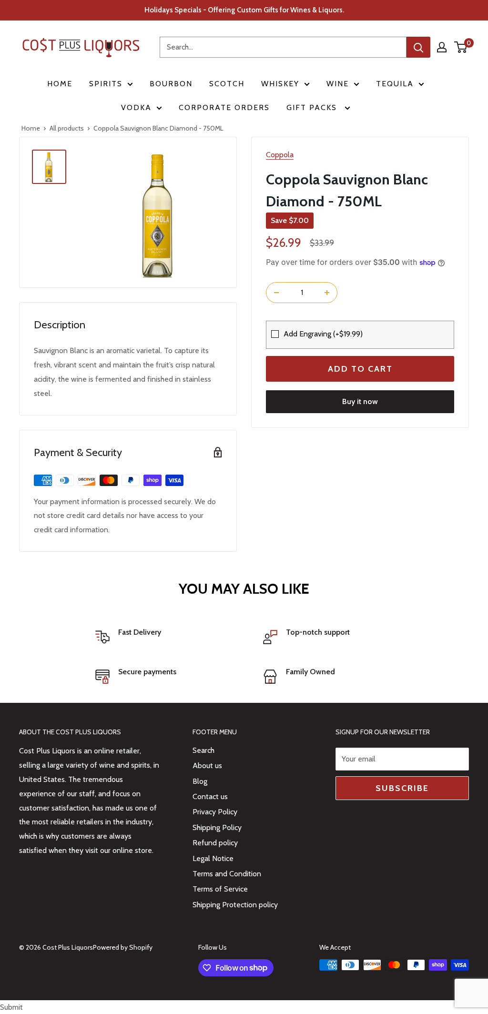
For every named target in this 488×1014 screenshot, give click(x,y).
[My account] (442, 47)
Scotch (226, 83)
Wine (337, 83)
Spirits (105, 83)
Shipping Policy (217, 827)
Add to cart (360, 369)
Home (59, 83)
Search (203, 750)
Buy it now (360, 401)
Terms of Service (220, 888)
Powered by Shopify (122, 947)
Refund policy (215, 842)
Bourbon (171, 83)
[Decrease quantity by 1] (276, 293)
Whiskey (280, 83)
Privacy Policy (215, 811)
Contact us (210, 796)
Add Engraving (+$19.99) (323, 333)
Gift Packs (313, 107)
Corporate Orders (224, 107)
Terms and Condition (227, 873)
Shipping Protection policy (235, 904)
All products (67, 128)
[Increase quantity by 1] (327, 293)
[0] (461, 47)
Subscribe (402, 788)
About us (207, 765)
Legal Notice (213, 858)
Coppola (280, 154)
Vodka (136, 107)
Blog (200, 781)
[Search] (418, 47)
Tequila (395, 83)
